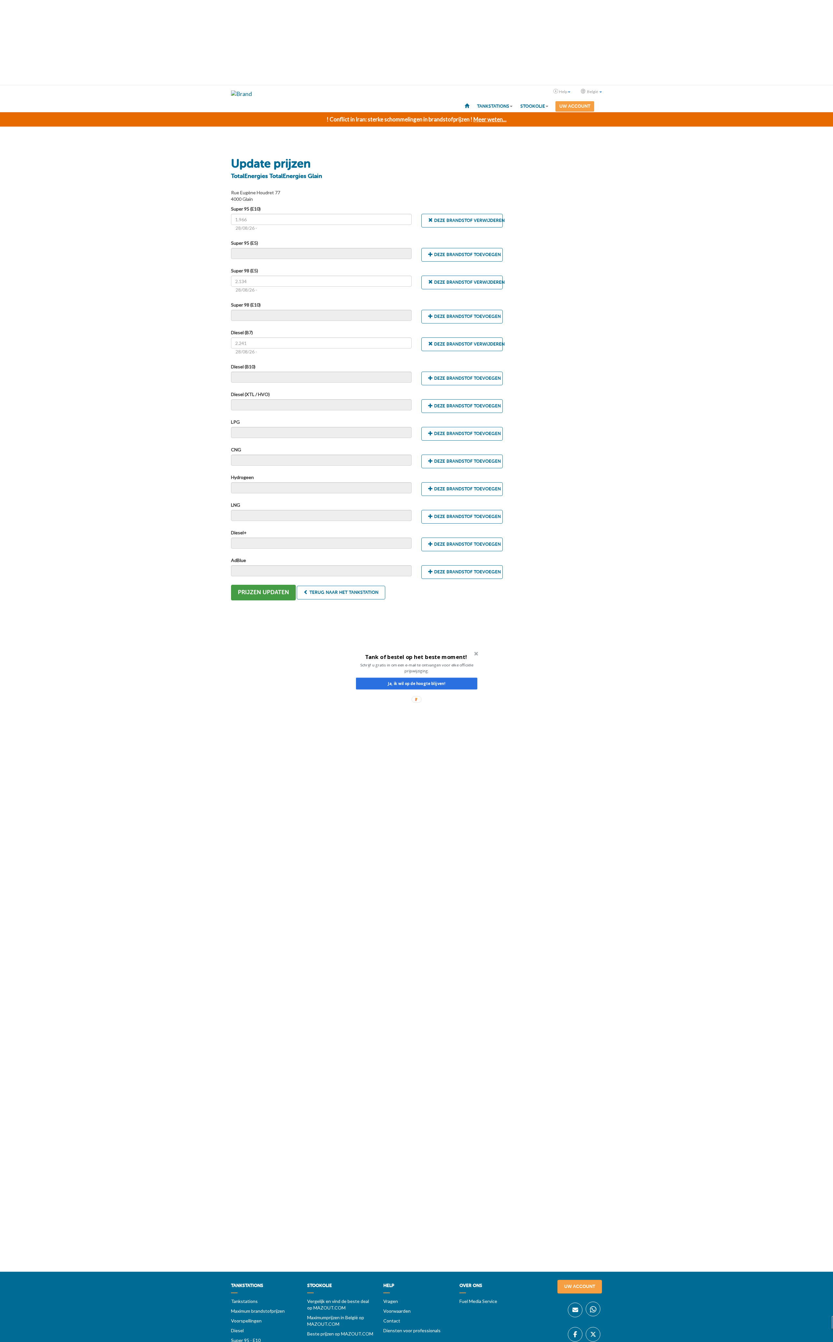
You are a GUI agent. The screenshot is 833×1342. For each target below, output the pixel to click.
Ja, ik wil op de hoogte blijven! (416, 683)
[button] (416, 657)
